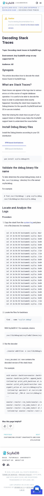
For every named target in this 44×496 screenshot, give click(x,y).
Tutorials (14, 457)
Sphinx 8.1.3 (19, 487)
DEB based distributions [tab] (14, 149)
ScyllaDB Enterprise (28, 8)
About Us (19, 460)
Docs (4, 457)
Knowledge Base (9, 10)
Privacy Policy (25, 475)
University (25, 457)
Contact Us (7, 460)
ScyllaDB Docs (10, 8)
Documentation (21, 3)
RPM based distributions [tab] (14, 143)
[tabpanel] (22, 159)
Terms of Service (9, 475)
